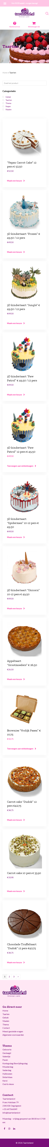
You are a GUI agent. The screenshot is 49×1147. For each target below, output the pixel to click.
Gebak (5, 1017)
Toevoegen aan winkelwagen (20, 466)
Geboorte (6, 1049)
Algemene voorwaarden (13, 1035)
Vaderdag (6, 1070)
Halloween (7, 1073)
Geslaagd (6, 1053)
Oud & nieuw (8, 1084)
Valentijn (6, 1056)
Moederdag (7, 1067)
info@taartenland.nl (11, 1112)
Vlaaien (5, 1021)
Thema (5, 1024)
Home (5, 72)
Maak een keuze (14, 180)
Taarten (5, 1014)
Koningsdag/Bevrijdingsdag (15, 1063)
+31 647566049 (9, 1109)
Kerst (4, 1080)
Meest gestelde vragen (12, 1031)
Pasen (5, 1060)
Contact (6, 1028)
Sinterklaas (7, 1077)
